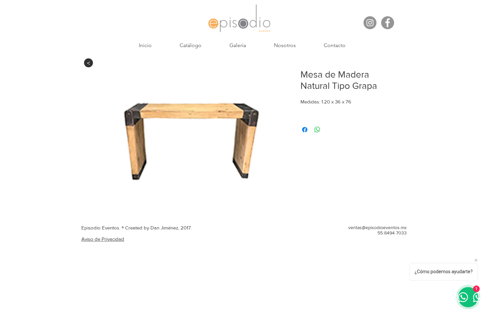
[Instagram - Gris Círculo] (370, 22)
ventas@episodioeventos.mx (377, 227)
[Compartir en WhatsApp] (317, 130)
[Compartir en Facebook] (305, 130)
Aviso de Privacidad (102, 239)
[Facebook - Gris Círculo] (387, 22)
